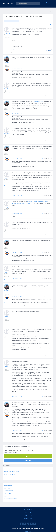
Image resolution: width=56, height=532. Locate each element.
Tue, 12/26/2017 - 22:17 (17, 296)
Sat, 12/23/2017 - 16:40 (17, 234)
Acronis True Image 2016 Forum (23, 12)
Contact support (8, 491)
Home (4, 12)
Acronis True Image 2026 (10, 477)
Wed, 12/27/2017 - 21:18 (17, 396)
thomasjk (6, 207)
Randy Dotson (7, 33)
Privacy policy (28, 512)
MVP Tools (7, 488)
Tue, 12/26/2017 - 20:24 (17, 252)
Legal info (28, 531)
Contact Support (28, 509)
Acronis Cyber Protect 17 (10, 474)
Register (28, 460)
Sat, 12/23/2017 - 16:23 (17, 213)
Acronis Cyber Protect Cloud (11, 471)
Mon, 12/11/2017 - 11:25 (17, 113)
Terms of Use (28, 515)
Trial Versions (7, 496)
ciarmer (6, 178)
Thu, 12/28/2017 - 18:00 (17, 430)
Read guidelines (8, 485)
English (44, 3)
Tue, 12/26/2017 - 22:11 (17, 278)
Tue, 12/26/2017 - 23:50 (17, 355)
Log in (46, 3)
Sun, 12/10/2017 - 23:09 (17, 95)
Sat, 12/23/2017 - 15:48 (17, 195)
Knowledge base (28, 518)
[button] (38, 3)
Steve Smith (6, 62)
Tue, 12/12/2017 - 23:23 (17, 140)
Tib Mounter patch (38, 101)
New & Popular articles (10, 469)
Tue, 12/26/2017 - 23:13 (17, 323)
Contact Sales (7, 493)
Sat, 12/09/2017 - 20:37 (17, 68)
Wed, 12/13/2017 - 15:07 (17, 158)
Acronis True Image (11, 12)
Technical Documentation (11, 499)
